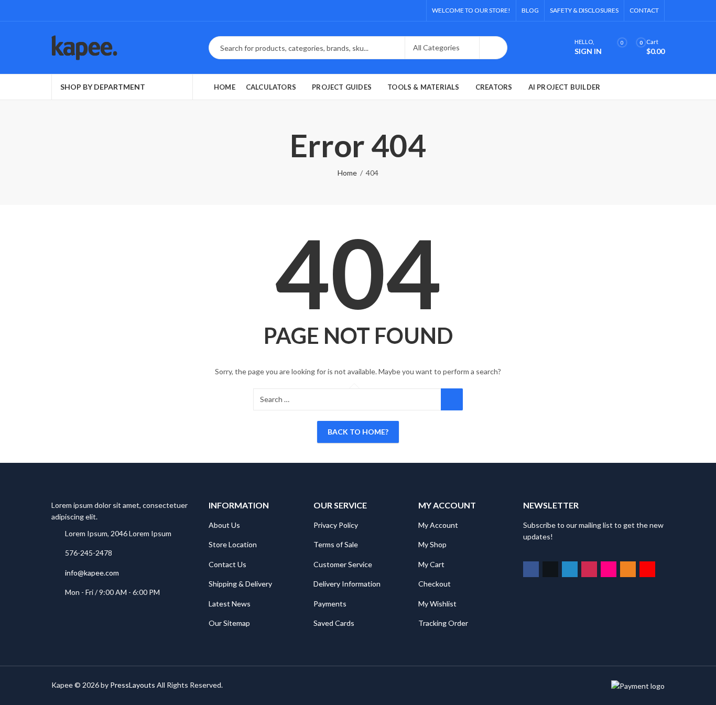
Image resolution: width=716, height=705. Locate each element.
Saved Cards (333, 623)
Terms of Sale (335, 544)
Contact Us (227, 564)
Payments (329, 603)
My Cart (431, 564)
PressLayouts (132, 684)
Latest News (230, 603)
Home (347, 172)
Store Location (233, 544)
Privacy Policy (335, 524)
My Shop (432, 544)
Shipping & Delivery (240, 583)
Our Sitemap (229, 623)
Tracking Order (443, 623)
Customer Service (342, 564)
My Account (438, 524)
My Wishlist (437, 603)
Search (493, 47)
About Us (224, 524)
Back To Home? (358, 431)
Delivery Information (347, 583)
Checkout (434, 583)
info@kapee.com (92, 572)
